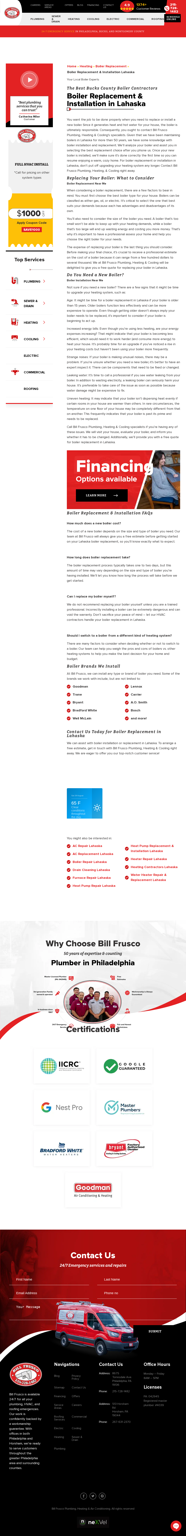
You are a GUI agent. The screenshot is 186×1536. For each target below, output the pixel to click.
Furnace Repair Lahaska (92, 878)
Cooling (76, 1428)
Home (71, 66)
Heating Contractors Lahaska (154, 867)
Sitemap (59, 1387)
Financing (93, 5)
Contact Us (108, 6)
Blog (80, 5)
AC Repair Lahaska (87, 846)
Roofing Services (59, 1418)
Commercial (79, 1416)
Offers (69, 5)
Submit (155, 1331)
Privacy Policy (76, 1377)
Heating (59, 1437)
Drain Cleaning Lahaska (91, 870)
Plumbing (59, 1448)
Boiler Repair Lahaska (90, 862)
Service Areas (49, 6)
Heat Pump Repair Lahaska (94, 886)
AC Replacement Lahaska (93, 854)
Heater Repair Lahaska (149, 859)
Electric (58, 1428)
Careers (36, 5)
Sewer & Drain (77, 1438)
